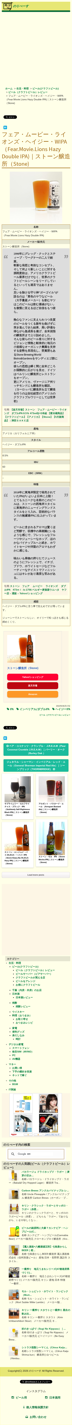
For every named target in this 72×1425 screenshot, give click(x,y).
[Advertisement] (36, 49)
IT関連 (12, 1089)
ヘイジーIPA (62, 709)
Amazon (32, 694)
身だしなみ (18, 1035)
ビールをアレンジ (25, 981)
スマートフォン (20, 1048)
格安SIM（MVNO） (23, 1051)
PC (14, 1055)
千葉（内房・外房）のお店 (27, 990)
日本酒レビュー (24, 997)
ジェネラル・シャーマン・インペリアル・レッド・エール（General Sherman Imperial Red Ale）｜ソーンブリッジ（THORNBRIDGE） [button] (36, 765)
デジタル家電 (16, 1044)
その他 (12, 1080)
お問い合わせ (38, 1416)
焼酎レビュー (23, 1006)
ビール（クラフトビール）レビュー (28, 92)
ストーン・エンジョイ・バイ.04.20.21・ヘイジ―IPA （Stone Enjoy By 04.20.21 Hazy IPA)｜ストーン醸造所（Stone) (17, 858)
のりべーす (21, 6)
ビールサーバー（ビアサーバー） (34, 973)
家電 (14, 1028)
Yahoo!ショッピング (32, 677)
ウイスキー (18, 1011)
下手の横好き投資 (22, 1071)
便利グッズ (18, 1031)
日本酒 (16, 993)
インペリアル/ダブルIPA (34, 709)
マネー (12, 1064)
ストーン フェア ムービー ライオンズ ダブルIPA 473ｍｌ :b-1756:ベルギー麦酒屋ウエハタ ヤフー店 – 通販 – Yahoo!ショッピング (35, 590)
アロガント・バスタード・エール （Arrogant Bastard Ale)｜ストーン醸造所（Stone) (51, 808)
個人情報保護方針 (37, 1407)
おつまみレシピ (24, 1022)
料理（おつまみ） (22, 1015)
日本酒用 (54, 1397)
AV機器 (16, 1058)
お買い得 (17, 1067)
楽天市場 (32, 685)
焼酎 (14, 1002)
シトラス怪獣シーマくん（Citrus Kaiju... (44, 1347)
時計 (18, 1039)
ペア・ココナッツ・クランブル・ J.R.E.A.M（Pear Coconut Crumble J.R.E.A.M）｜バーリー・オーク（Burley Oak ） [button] (36, 750)
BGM (15, 1084)
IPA (12, 709)
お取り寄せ (22, 1019)
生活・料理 (22, 88)
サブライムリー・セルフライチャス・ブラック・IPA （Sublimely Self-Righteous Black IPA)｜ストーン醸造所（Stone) (17, 809)
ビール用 (21, 1397)
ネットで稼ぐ (19, 1075)
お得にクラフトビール (28, 984)
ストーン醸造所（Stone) (22, 668)
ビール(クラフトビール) (46, 88)
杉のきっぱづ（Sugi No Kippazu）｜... (44, 1328)
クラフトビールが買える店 (30, 977)
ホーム (9, 88)
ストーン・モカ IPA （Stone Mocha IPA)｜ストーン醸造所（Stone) (52, 859)
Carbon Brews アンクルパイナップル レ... (45, 1190)
